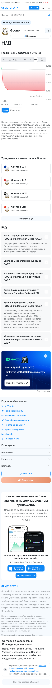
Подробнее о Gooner (17, 22)
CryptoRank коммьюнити (17, 420)
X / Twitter (10, 406)
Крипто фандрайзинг (15, 425)
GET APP (34, 8)
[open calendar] (42, 59)
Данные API (26, 473)
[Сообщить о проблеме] (49, 15)
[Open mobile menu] (49, 7)
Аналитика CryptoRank (15, 415)
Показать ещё (26, 218)
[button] (16, 568)
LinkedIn (9, 434)
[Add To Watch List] (48, 30)
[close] (45, 356)
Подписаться (28, 480)
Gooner (4, 15)
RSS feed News (12, 439)
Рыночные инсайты (14, 411)
